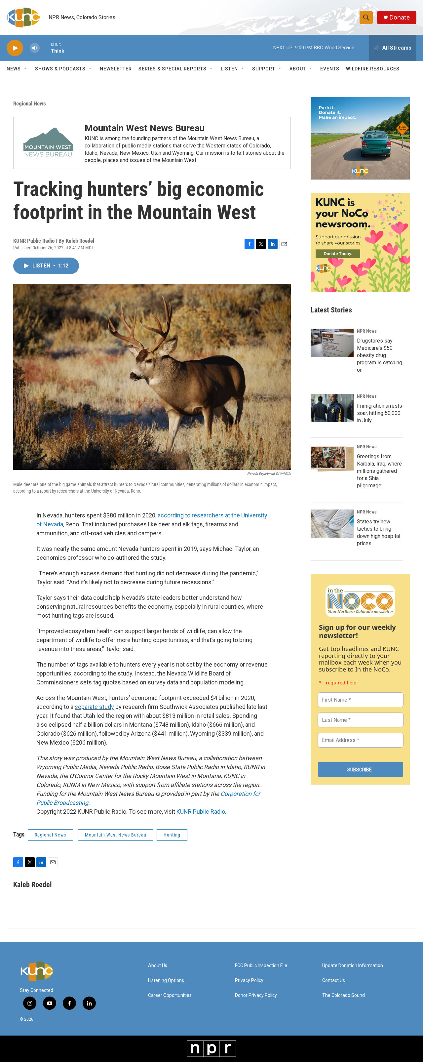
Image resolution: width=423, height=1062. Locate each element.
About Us (157, 965)
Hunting (172, 834)
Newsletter (116, 68)
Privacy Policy (249, 980)
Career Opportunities (170, 995)
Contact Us (333, 980)
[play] (15, 48)
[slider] (45, 47)
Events (329, 68)
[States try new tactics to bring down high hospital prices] (332, 524)
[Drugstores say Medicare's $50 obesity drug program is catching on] (332, 343)
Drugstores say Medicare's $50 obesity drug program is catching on (379, 355)
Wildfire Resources (373, 68)
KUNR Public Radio (200, 811)
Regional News (29, 103)
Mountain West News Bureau (145, 128)
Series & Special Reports (172, 68)
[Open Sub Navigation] (25, 68)
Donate (399, 17)
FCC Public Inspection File (261, 965)
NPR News (366, 331)
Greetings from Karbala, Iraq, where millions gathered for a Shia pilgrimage (379, 471)
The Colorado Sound (343, 995)
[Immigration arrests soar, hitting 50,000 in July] (332, 408)
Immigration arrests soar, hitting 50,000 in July (379, 413)
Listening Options (166, 980)
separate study (94, 706)
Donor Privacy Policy (256, 995)
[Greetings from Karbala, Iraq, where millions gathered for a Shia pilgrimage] (332, 458)
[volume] (34, 48)
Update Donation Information (352, 965)
